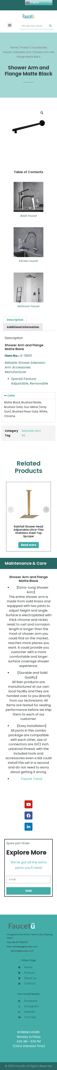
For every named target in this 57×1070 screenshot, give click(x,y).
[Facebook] (28, 815)
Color (11, 395)
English (34, 2)
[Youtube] (28, 804)
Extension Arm (22, 52)
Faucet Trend (31, 779)
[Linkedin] (28, 827)
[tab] (15, 319)
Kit (23, 435)
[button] (9, 25)
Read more (28, 545)
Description (15, 320)
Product (25, 47)
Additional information (23, 327)
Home (14, 47)
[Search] (50, 25)
